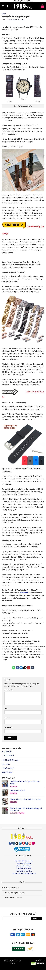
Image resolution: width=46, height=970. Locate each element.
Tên (6, 708)
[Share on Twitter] (21, 668)
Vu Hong (21, 20)
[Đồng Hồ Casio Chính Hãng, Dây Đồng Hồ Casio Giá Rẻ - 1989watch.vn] (23, 6)
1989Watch (23, 593)
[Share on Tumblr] (32, 668)
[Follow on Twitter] (20, 843)
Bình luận (8, 690)
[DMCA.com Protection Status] (37, 963)
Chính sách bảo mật (24, 868)
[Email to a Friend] (25, 668)
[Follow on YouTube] (29, 843)
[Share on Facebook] (17, 668)
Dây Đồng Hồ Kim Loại (10, 760)
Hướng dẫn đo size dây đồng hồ (24, 873)
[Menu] (3, 6)
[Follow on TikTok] (16, 843)
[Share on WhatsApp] (13, 668)
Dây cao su (6, 764)
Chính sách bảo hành (24, 866)
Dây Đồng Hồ (6, 752)
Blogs (4, 14)
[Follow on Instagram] (13, 843)
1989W (12, 963)
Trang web (8, 727)
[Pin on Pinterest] (28, 668)
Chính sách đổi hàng (24, 863)
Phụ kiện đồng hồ (8, 768)
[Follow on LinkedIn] (26, 843)
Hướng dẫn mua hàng (24, 871)
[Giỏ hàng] (42, 6)
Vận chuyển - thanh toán (24, 861)
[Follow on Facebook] (10, 843)
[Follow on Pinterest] (23, 843)
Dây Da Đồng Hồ (9, 755)
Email (6, 718)
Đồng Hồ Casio (7, 772)
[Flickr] (33, 843)
